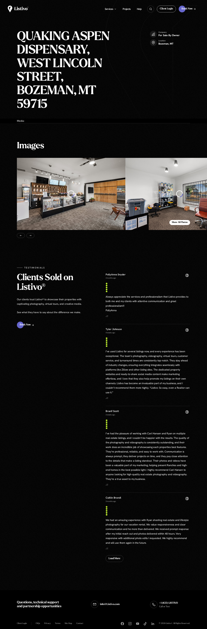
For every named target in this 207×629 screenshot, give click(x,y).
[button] (166, 9)
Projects (127, 9)
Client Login (22, 623)
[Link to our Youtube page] (137, 623)
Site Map (68, 623)
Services (109, 9)
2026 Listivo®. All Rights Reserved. (174, 623)
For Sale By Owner (169, 35)
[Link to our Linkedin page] (152, 623)
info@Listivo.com (110, 604)
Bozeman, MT (165, 43)
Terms (57, 623)
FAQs (38, 623)
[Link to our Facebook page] (122, 623)
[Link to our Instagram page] (130, 623)
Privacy (47, 623)
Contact (79, 623)
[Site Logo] (18, 9)
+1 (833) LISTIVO (168, 605)
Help (139, 9)
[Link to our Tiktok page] (145, 623)
